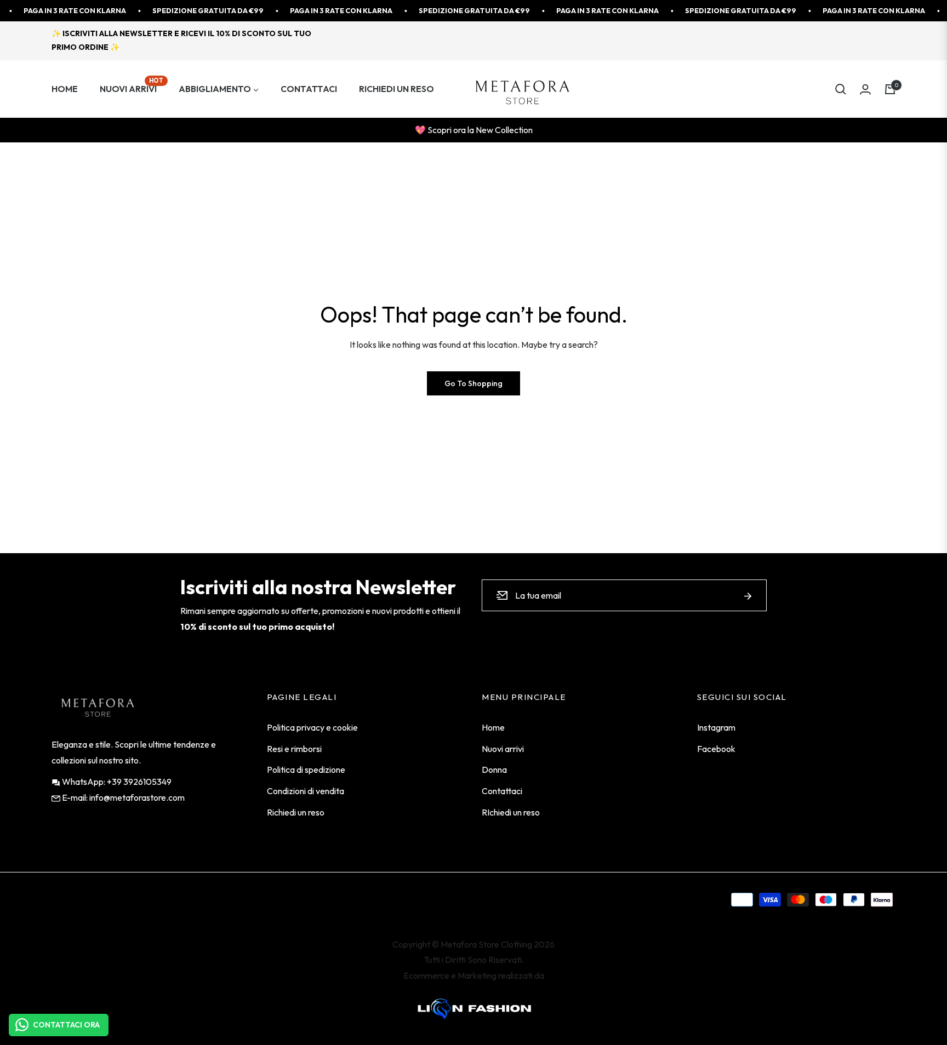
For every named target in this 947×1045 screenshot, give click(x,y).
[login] (865, 89)
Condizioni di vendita (305, 790)
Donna (494, 769)
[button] (841, 89)
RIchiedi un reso (511, 812)
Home (493, 727)
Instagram (716, 727)
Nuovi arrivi (503, 748)
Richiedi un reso (295, 812)
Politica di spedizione (306, 769)
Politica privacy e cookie (312, 727)
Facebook (716, 748)
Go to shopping (473, 383)
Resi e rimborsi (294, 748)
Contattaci (502, 790)
